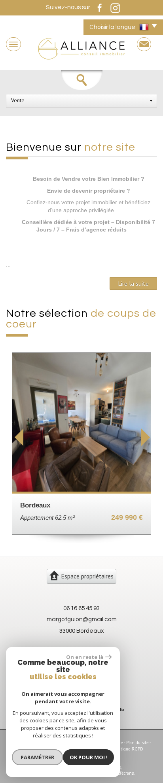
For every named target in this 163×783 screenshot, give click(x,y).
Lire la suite (133, 283)
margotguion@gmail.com (82, 619)
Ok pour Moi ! (89, 757)
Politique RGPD (128, 749)
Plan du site (137, 742)
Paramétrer (37, 757)
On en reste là (84, 656)
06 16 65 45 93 (81, 608)
